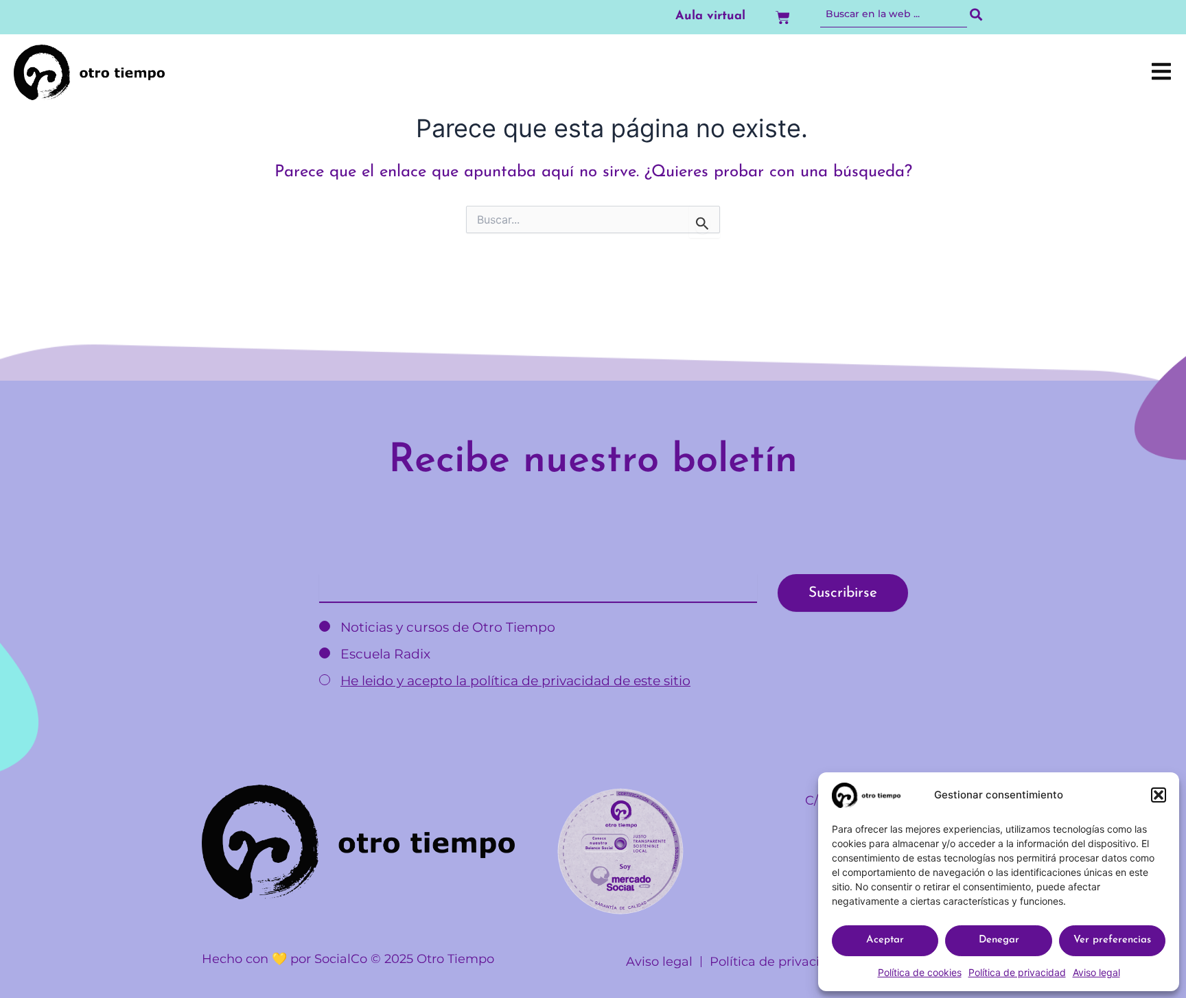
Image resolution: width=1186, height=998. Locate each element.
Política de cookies (920, 972)
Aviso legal (1096, 972)
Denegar (999, 940)
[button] (1158, 795)
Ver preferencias (1112, 940)
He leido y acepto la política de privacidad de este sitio (515, 681)
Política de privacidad (1017, 972)
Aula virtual (710, 16)
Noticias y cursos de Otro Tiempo (446, 627)
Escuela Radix (383, 654)
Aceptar (885, 940)
